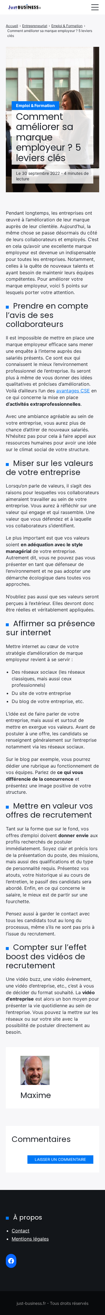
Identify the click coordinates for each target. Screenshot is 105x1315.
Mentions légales (30, 1239)
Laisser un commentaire (60, 1159)
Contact (20, 1231)
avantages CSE (73, 391)
